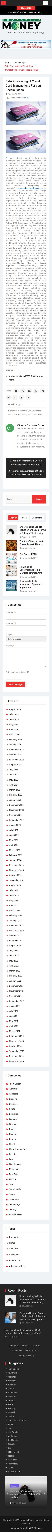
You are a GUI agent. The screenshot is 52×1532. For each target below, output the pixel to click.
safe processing (20, 414)
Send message (15, 684)
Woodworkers (15, 1214)
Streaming (14, 1199)
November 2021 (16, 991)
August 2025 (15, 765)
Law (11, 1159)
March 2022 (14, 971)
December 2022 (16, 925)
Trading (12, 1209)
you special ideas (35, 414)
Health (12, 1144)
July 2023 (13, 890)
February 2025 (15, 795)
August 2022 (15, 945)
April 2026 (13, 729)
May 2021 (13, 1021)
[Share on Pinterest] (42, 390)
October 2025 (15, 754)
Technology (15, 404)
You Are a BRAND (28, 554)
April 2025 (13, 785)
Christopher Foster (18, 98)
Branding (13, 1099)
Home (12, 1243)
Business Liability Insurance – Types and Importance (31, 584)
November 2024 (16, 810)
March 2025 (14, 790)
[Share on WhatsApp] (36, 390)
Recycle (12, 1179)
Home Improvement (18, 1149)
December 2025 (16, 749)
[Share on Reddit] (8, 397)
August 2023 (15, 885)
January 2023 (15, 920)
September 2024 (16, 820)
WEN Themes (35, 1528)
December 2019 (16, 1056)
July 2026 (13, 714)
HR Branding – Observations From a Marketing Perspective (31, 569)
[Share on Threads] (21, 397)
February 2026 (15, 739)
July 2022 (13, 950)
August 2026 (15, 709)
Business (13, 1104)
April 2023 (13, 905)
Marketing (13, 1169)
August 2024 (15, 825)
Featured (13, 1119)
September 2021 (16, 1001)
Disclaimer (14, 1254)
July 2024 (13, 830)
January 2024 (15, 860)
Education (13, 1114)
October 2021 (15, 996)
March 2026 (14, 734)
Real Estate (14, 1174)
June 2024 (14, 835)
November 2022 (16, 930)
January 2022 (15, 981)
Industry (13, 1154)
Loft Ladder (15, 1084)
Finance (12, 1124)
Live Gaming (15, 1164)
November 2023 (16, 870)
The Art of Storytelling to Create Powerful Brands (32, 543)
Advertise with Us (17, 1266)
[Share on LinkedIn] (29, 390)
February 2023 (15, 915)
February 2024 (15, 855)
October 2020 (15, 1046)
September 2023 (16, 880)
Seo (11, 1184)
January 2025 (15, 800)
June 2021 (14, 1016)
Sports (12, 1194)
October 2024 (15, 815)
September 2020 (16, 1051)
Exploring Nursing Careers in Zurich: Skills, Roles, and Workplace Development (32, 1316)
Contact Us (14, 1237)
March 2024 (14, 850)
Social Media (15, 1189)
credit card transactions (20, 411)
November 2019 (16, 1061)
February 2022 (15, 976)
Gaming (12, 1134)
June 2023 (14, 895)
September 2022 (16, 940)
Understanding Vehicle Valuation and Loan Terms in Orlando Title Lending (33, 530)
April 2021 (13, 1026)
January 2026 (15, 744)
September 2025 (16, 760)
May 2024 (13, 840)
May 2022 (13, 961)
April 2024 (13, 845)
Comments (37, 518)
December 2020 (16, 1036)
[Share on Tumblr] (15, 397)
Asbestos (13, 1094)
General (12, 1139)
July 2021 (13, 1011)
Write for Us (14, 1260)
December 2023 (16, 865)
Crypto (12, 1109)
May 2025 (13, 780)
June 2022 (14, 955)
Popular (13, 518)
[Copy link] (28, 397)
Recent (24, 518)
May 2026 (13, 724)
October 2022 (15, 935)
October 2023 (15, 875)
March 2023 (14, 910)
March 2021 (14, 1031)
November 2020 (16, 1041)
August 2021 (15, 1006)
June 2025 (14, 774)
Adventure (13, 1089)
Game (12, 1129)
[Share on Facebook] (16, 390)
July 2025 (13, 769)
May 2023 (13, 900)
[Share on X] (22, 390)
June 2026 (14, 719)
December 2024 (16, 805)
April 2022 (13, 966)
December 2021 (16, 986)
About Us (13, 1248)
